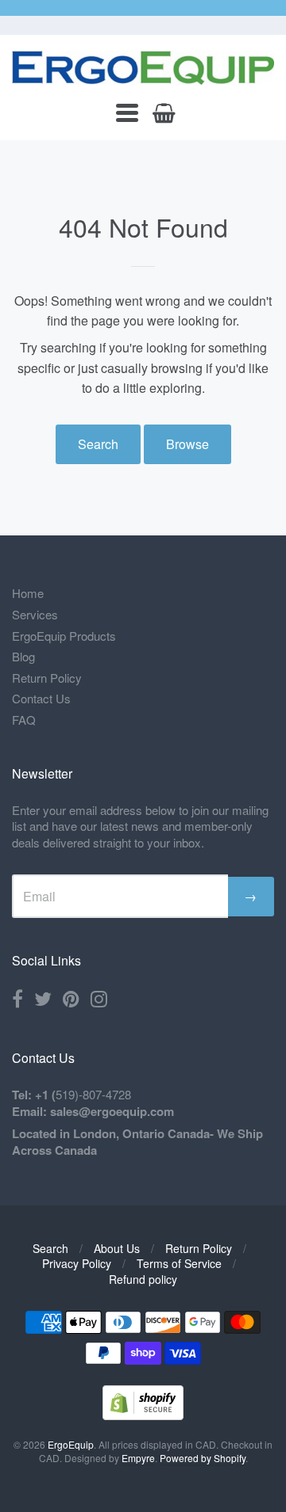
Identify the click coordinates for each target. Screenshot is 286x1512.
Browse (187, 444)
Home (28, 593)
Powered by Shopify (202, 1457)
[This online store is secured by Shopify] (143, 1415)
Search (98, 444)
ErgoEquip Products (64, 635)
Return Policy (47, 677)
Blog (23, 656)
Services (35, 614)
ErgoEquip (71, 1444)
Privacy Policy (76, 1263)
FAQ (24, 719)
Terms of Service (179, 1263)
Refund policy (143, 1279)
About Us (117, 1248)
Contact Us (41, 698)
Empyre (138, 1457)
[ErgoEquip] (143, 68)
